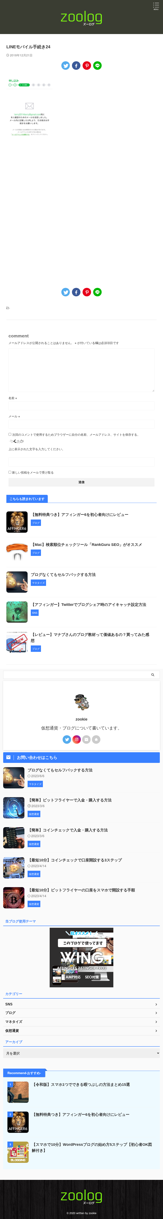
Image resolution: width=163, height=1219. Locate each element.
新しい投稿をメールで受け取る (33, 472)
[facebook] (76, 65)
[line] (97, 65)
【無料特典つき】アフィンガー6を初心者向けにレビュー (79, 514)
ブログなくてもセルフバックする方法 (63, 574)
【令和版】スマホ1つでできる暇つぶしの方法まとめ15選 (81, 1084)
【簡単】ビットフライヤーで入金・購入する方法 (70, 800)
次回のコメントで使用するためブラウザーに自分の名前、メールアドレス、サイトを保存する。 (76, 434)
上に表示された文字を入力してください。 (36, 449)
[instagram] (76, 739)
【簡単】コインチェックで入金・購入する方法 (68, 830)
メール (14, 416)
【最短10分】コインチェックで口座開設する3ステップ (75, 860)
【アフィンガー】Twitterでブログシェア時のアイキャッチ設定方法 (88, 604)
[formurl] (86, 739)
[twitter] (65, 65)
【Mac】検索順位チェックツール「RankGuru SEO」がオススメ (86, 544)
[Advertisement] (42, 186)
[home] (96, 739)
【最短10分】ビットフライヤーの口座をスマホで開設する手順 (81, 890)
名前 (12, 398)
